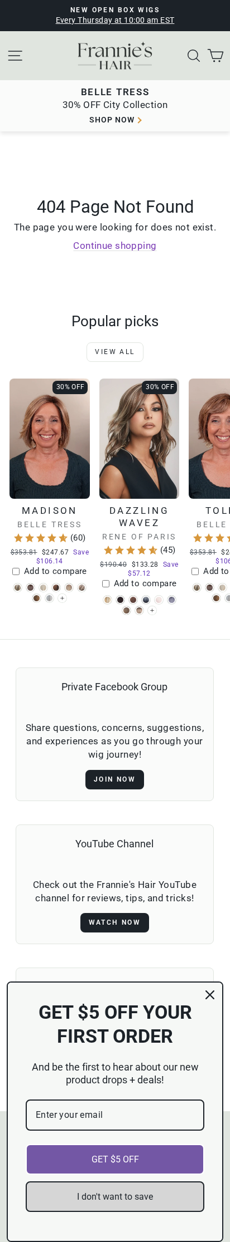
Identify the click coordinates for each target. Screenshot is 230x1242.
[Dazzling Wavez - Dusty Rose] (133, 600)
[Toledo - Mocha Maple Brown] (216, 598)
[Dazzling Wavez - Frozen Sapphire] (146, 600)
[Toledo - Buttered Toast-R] (197, 587)
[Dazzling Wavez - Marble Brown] (126, 610)
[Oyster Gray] (62, 598)
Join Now (115, 779)
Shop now (112, 119)
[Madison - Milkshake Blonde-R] (82, 587)
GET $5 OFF (115, 1159)
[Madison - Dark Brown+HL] (56, 587)
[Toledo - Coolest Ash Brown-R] (209, 587)
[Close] (210, 994)
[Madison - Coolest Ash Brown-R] (30, 587)
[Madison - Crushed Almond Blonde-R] (43, 587)
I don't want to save (115, 1196)
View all (115, 352)
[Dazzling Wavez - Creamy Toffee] (107, 600)
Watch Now (115, 922)
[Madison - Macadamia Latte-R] (69, 587)
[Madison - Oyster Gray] (49, 598)
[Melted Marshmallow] (152, 610)
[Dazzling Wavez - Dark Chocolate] (120, 600)
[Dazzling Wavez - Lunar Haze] (171, 600)
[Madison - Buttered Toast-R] (17, 587)
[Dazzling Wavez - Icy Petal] (159, 600)
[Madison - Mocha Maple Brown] (36, 598)
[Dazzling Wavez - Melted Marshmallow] (139, 610)
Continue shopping (114, 245)
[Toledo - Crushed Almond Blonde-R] (222, 587)
